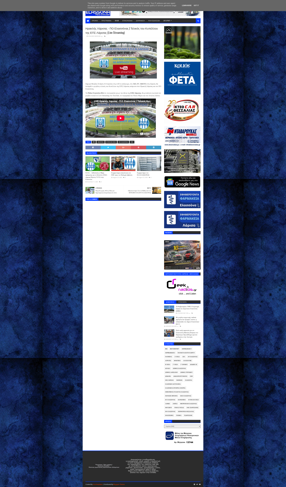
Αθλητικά (101, 142)
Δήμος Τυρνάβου (186, 372)
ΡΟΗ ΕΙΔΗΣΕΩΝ (154, 20)
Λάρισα (175, 403)
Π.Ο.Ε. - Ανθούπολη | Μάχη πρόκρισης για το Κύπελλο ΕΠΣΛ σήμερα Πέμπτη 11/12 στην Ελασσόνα (96, 176)
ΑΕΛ (183, 356)
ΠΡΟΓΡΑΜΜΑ (106, 20)
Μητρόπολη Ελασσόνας (188, 403)
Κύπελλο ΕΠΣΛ (111, 142)
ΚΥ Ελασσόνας (170, 400)
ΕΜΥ (191, 376)
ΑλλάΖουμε (187, 360)
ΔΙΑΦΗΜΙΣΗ (140, 20)
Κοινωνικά (182, 400)
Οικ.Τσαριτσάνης (192, 407)
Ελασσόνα (188, 380)
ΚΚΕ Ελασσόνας (185, 396)
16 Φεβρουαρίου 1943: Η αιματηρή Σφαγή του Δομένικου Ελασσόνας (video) (187, 309)
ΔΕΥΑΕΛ (167, 368)
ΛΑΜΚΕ (167, 403)
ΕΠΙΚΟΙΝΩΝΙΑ (127, 20)
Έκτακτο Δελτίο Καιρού (186, 353)
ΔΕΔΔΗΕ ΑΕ (193, 364)
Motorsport (174, 349)
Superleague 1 (186, 349)
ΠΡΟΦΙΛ (95, 20)
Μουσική (168, 407)
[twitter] (197, 484)
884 (94, 142)
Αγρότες (168, 360)
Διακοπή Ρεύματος (180, 376)
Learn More (186, 5)
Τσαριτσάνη (188, 415)
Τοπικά (178, 415)
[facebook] (194, 484)
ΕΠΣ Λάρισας (169, 380)
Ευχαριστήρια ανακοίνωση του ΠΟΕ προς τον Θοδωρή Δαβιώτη (121, 174)
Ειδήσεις (179, 380)
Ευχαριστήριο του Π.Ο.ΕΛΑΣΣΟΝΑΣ (143, 174)
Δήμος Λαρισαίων (171, 372)
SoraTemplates (98, 484)
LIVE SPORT (166, 20)
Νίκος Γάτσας (179, 407)
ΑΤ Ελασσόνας (192, 356)
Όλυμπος (168, 356)
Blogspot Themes (119, 484)
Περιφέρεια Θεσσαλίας (186, 411)
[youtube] (200, 484)
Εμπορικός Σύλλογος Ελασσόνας (177, 392)
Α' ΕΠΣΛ (177, 356)
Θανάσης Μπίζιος (171, 396)
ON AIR (117, 20)
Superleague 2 (170, 353)
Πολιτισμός (169, 415)
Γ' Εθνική (184, 364)
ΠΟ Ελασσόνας (123, 142)
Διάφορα (168, 376)
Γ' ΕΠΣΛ (175, 364)
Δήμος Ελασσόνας (179, 368)
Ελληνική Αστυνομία (173, 384)
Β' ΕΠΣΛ (167, 364)
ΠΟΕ (132, 142)
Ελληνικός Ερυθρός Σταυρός (175, 388)
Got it (196, 5)
